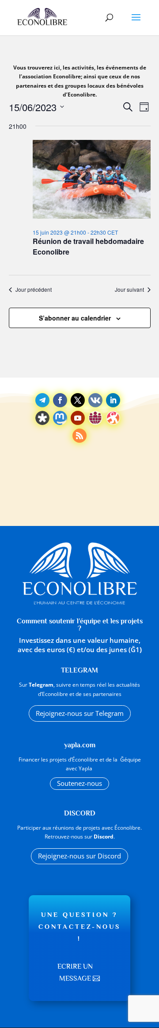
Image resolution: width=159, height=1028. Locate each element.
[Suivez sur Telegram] (42, 400)
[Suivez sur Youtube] (78, 418)
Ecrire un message (75, 972)
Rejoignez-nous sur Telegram (80, 713)
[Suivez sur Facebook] (60, 400)
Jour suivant (129, 289)
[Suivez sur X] (78, 400)
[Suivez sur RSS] (79, 436)
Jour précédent (33, 289)
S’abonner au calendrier (75, 317)
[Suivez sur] (95, 400)
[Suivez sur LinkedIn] (113, 400)
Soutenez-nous (79, 783)
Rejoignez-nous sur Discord (79, 855)
